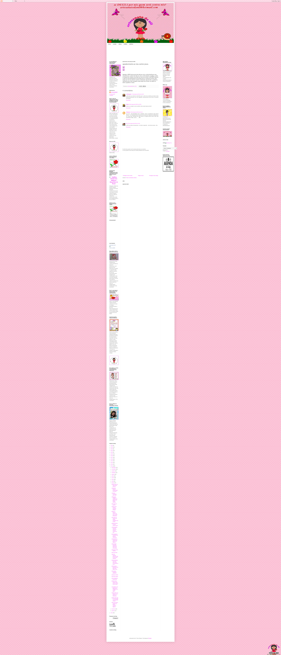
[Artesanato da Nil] (110, 246)
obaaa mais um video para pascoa (115, 485)
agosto (113, 474)
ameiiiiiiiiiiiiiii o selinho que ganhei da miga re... (114, 540)
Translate (167, 151)
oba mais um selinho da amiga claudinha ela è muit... (115, 519)
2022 (112, 448)
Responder (128, 100)
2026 (112, 445)
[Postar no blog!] (141, 86)
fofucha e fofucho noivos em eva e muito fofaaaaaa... (114, 513)
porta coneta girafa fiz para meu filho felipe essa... (115, 568)
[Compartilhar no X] (142, 86)
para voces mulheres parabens (114, 572)
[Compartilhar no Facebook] (144, 86)
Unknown (128, 112)
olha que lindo (114, 552)
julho (113, 476)
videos (120, 44)
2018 (112, 455)
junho (113, 477)
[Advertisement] (140, 163)
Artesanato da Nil (112, 245)
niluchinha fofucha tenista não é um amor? (115, 490)
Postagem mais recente (127, 175)
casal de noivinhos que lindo (114, 494)
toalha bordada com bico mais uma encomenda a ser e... (115, 562)
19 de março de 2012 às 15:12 (136, 112)
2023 (112, 447)
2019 (112, 454)
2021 (112, 450)
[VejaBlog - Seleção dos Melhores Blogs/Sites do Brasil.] (113, 180)
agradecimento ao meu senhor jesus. (115, 524)
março (113, 482)
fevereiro (113, 608)
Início (109, 44)
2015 (112, 460)
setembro (114, 472)
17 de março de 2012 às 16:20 (138, 94)
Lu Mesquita (128, 94)
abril (113, 481)
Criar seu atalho (112, 247)
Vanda (127, 104)
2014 (112, 462)
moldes (125, 44)
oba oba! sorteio (115, 576)
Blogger (149, 638)
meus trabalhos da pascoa (115, 579)
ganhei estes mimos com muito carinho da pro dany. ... (115, 583)
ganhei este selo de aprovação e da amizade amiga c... (115, 599)
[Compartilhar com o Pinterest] (145, 86)
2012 (112, 466)
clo (126, 123)
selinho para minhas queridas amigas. (114, 508)
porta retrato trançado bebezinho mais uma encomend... (115, 546)
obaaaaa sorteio (115, 574)
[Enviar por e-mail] (139, 86)
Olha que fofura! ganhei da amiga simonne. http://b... (115, 604)
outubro (113, 470)
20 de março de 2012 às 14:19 (134, 123)
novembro (114, 469)
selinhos (131, 44)
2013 (112, 464)
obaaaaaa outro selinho (115, 550)
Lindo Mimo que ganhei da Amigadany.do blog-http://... (115, 589)
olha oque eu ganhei (114, 504)
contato (114, 44)
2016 (112, 459)
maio (113, 479)
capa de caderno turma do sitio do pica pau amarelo (115, 556)
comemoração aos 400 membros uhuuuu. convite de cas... (114, 530)
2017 (112, 457)
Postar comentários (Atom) (131, 177)
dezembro (114, 467)
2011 (112, 612)
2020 (112, 452)
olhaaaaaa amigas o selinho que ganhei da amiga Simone (114, 499)
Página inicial (141, 175)
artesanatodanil (114, 92)
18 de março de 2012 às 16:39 (135, 104)
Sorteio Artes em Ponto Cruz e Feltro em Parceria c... (115, 594)
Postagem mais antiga (153, 175)
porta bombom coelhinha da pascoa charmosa (115, 536)
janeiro (113, 610)
